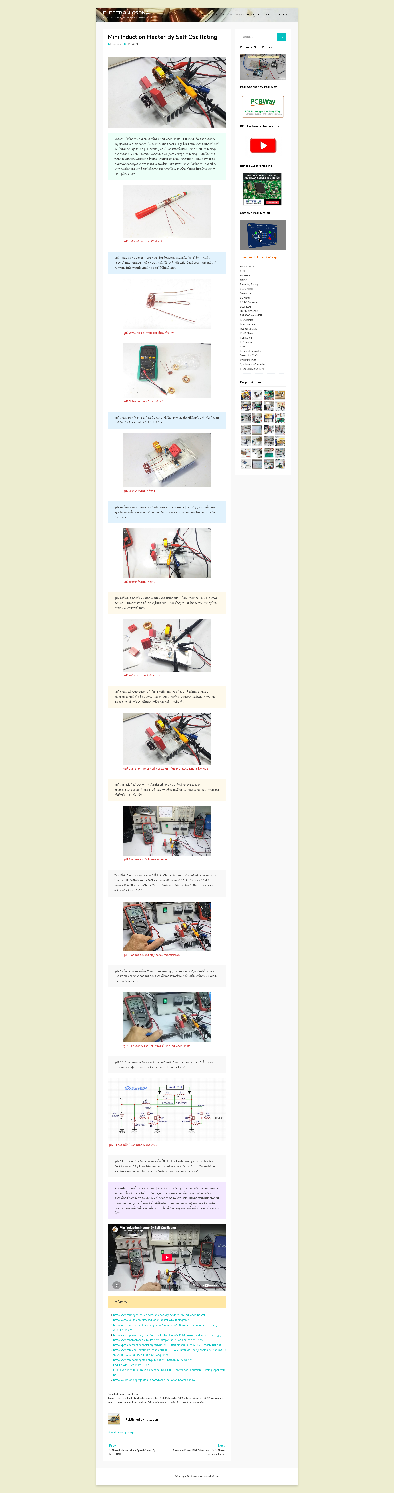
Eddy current (122, 1398)
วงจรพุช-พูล (185, 1402)
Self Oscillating (185, 1398)
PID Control (246, 342)
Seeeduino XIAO (249, 355)
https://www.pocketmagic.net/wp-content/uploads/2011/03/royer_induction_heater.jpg (167, 1335)
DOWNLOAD (254, 14)
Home (205, 14)
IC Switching (246, 319)
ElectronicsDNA (126, 13)
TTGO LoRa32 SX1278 (252, 368)
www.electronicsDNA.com (206, 1476)
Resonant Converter (250, 351)
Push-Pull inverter (168, 1398)
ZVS (149, 1402)
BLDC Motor (246, 288)
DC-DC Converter (249, 302)
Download (245, 306)
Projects (235, 14)
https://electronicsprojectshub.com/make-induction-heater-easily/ (154, 1380)
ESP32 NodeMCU (249, 311)
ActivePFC (245, 275)
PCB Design (246, 337)
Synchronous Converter (252, 364)
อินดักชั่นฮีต (198, 1402)
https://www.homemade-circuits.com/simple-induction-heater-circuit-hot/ (159, 1340)
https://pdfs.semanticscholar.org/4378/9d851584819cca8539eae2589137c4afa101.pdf (167, 1345)
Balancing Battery (249, 284)
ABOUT (270, 14)
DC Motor (245, 297)
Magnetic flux (152, 1398)
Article (219, 14)
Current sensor (248, 293)
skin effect (198, 1398)
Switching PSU (248, 359)
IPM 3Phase (246, 333)
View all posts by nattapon (122, 1432)
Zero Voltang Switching (135, 1402)
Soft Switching (211, 1398)
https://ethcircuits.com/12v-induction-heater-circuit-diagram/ (151, 1320)
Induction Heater (137, 1398)
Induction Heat (124, 1394)
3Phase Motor (247, 266)
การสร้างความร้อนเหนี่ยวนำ (166, 1402)
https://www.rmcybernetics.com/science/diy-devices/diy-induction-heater (159, 1315)
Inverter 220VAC (248, 328)
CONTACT (285, 14)
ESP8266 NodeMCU (251, 315)
